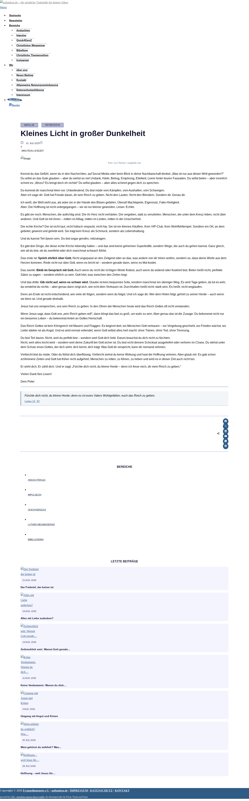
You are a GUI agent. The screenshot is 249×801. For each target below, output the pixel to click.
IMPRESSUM (79, 790)
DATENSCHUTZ (101, 790)
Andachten (23, 30)
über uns (22, 69)
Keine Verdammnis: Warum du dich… (43, 685)
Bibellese (22, 50)
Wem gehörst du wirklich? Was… (41, 747)
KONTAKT (122, 790)
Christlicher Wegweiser (30, 45)
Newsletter (15, 20)
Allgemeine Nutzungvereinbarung (37, 84)
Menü (3, 7)
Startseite (15, 15)
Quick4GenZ (24, 40)
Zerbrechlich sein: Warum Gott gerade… (45, 649)
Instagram (22, 60)
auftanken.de (59, 790)
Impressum (23, 94)
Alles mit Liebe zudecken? (37, 618)
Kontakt (21, 80)
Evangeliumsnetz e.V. (36, 790)
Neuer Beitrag (24, 75)
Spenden (14, 99)
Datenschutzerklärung (30, 89)
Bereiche (14, 25)
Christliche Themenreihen (32, 55)
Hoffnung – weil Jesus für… (38, 773)
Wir (11, 65)
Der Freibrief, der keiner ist (37, 587)
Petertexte (52, 125)
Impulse (21, 35)
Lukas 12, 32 (32, 401)
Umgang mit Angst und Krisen (39, 716)
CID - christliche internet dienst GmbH (27, 797)
